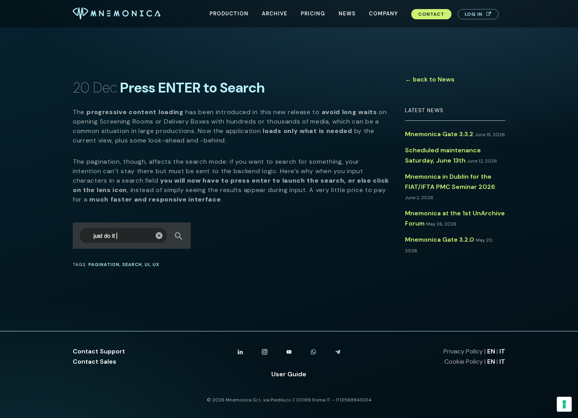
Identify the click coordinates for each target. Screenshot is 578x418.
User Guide (288, 374)
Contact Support (99, 351)
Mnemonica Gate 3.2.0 (439, 239)
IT (502, 351)
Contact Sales (94, 361)
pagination (104, 264)
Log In (473, 14)
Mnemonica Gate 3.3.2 (439, 134)
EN (491, 351)
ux (156, 264)
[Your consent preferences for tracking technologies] (564, 404)
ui (147, 264)
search (132, 264)
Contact (431, 14)
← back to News (430, 79)
